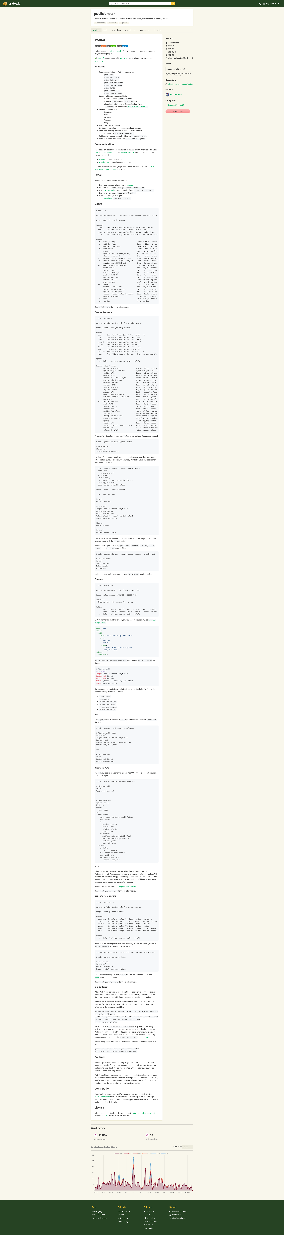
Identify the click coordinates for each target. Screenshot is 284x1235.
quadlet (124, 23)
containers (100, 23)
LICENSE (105, 1116)
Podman (112, 51)
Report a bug (123, 1221)
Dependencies (130, 30)
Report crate (178, 111)
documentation (144, 1037)
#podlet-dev (104, 162)
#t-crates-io (175, 1215)
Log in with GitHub (273, 4)
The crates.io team (99, 1218)
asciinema (99, 61)
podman (112, 23)
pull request (111, 169)
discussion (99, 169)
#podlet (102, 160)
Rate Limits (148, 1228)
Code (106, 30)
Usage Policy (149, 1211)
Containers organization (104, 152)
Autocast (123, 58)
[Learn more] (192, 58)
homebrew (108, 198)
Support (121, 1215)
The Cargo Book (124, 1211)
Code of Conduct (150, 1221)
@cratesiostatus (177, 1218)
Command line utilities (177, 105)
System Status (123, 1218)
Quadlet (119, 51)
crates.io (15, 3)
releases (129, 185)
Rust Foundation (98, 1215)
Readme (96, 30)
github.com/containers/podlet (180, 84)
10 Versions (116, 30)
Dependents (145, 30)
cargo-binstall (108, 190)
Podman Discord (127, 152)
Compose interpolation (127, 886)
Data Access (148, 1225)
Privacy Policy (149, 1218)
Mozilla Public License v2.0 (144, 1113)
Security (157, 30)
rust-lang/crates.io (178, 1211)
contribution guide (102, 1097)
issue (152, 167)
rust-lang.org (97, 1211)
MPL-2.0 (171, 49)
